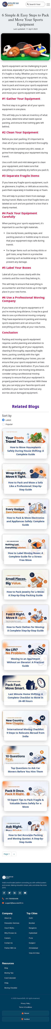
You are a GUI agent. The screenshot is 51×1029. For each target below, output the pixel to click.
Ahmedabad (33, 948)
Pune (31, 938)
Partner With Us (10, 948)
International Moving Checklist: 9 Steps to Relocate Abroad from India (25, 733)
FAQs (6, 983)
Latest (8, 420)
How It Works (9, 928)
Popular (9, 424)
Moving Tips (8, 973)
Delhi (31, 918)
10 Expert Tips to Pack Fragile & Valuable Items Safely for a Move (25, 803)
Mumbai (32, 923)
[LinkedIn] (15, 893)
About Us (7, 918)
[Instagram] (20, 893)
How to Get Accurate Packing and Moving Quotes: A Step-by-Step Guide (26, 839)
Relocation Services (11, 923)
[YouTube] (25, 893)
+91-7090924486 (11, 898)
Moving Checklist (10, 988)
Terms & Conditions (25, 1007)
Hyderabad (33, 933)
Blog (6, 968)
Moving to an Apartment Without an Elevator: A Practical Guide (25, 662)
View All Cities (34, 953)
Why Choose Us (10, 933)
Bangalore (33, 928)
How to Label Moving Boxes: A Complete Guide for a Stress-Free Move (25, 556)
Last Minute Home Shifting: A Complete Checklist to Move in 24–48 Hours (25, 697)
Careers (7, 938)
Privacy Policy (25, 1003)
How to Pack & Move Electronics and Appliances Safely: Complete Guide (25, 521)
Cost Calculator (10, 978)
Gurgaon (32, 943)
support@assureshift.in (14, 903)
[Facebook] (4, 893)
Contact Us (8, 943)
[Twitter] (9, 893)
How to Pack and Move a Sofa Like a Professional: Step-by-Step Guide (25, 486)
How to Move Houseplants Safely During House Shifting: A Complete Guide (25, 451)
